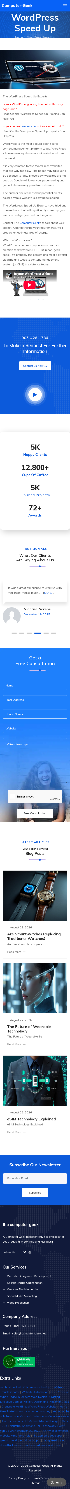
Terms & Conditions (44, 1478)
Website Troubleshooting (23, 1289)
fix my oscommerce (55, 1430)
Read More (14, 952)
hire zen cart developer (47, 1435)
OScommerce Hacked (37, 1387)
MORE (48, 592)
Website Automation (35, 1392)
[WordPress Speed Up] (35, 69)
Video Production (18, 1302)
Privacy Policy (17, 1478)
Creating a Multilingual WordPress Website (29, 1406)
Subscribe (35, 1192)
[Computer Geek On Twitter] (24, 1252)
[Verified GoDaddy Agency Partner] (19, 1361)
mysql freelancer (53, 1440)
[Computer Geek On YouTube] (30, 1252)
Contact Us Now (33, 366)
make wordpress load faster (43, 1445)
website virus (8, 1435)
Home (19, 37)
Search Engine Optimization (25, 1282)
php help (24, 1435)
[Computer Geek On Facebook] (20, 1252)
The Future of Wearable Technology (29, 1028)
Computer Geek (30, 223)
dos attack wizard (11, 1445)
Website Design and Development (29, 1276)
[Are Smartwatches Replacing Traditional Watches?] (35, 895)
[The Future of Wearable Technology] (35, 988)
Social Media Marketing (22, 1296)
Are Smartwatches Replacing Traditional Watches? (34, 936)
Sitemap (35, 1483)
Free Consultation (35, 813)
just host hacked (10, 1387)
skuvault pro (32, 1440)
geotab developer (11, 1440)
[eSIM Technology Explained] (35, 1080)
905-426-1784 (35, 337)
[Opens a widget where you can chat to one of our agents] (56, 1482)
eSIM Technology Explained (31, 1119)
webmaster (29, 126)
